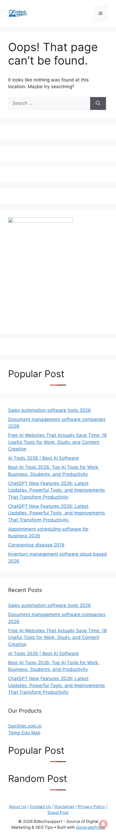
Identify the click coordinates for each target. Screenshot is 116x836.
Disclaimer (64, 806)
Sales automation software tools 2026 (49, 410)
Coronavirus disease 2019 (36, 545)
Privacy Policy (91, 806)
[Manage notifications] (103, 824)
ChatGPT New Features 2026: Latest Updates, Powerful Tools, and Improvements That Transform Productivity (56, 490)
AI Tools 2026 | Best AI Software (43, 458)
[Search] (98, 103)
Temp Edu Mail (24, 732)
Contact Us (40, 806)
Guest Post (58, 812)
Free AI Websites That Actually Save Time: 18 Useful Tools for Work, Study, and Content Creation (57, 442)
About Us (17, 806)
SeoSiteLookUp (25, 726)
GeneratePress (90, 827)
